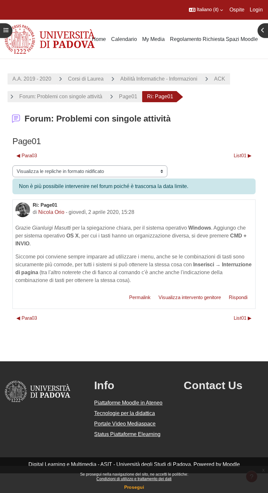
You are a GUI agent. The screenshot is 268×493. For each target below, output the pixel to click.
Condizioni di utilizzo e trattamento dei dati (134, 479)
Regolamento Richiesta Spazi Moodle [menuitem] (214, 39)
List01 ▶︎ (243, 155)
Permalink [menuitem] (140, 297)
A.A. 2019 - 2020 (31, 79)
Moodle (231, 464)
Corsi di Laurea (86, 79)
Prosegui (134, 487)
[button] (206, 10)
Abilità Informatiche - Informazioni (158, 79)
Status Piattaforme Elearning (127, 434)
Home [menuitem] (99, 39)
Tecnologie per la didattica (124, 413)
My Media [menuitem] (153, 39)
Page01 (128, 96)
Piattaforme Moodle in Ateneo (128, 403)
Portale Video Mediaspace (125, 424)
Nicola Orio (51, 212)
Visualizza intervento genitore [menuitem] (190, 297)
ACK (219, 79)
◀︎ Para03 (26, 155)
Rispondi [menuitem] (238, 297)
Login (256, 9)
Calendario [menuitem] (124, 39)
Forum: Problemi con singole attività (60, 96)
